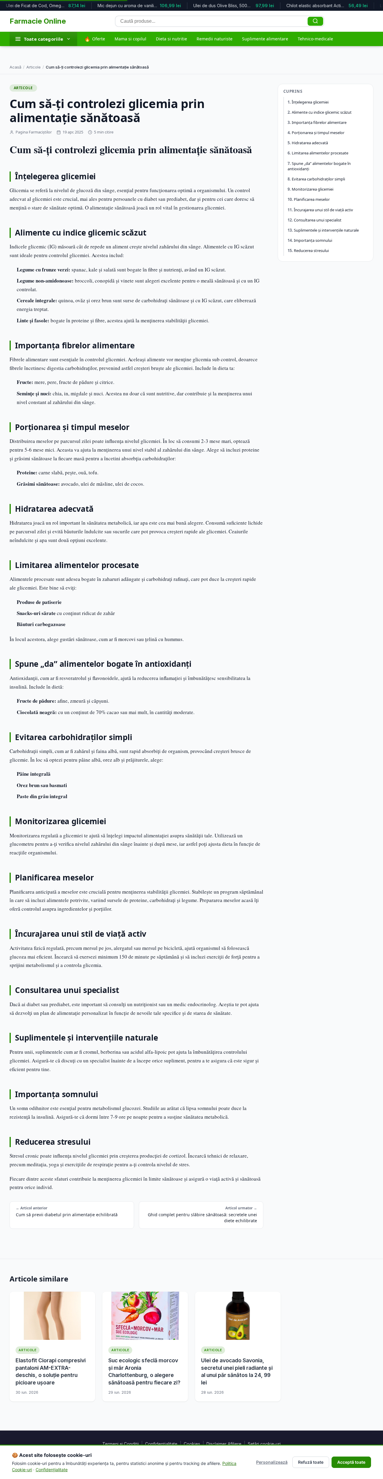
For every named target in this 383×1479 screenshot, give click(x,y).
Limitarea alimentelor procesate (320, 153)
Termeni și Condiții (120, 1443)
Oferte (94, 39)
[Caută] (315, 21)
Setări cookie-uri (264, 1443)
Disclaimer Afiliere (223, 1443)
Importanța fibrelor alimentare (319, 122)
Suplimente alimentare (265, 39)
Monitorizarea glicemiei (312, 189)
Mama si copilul (130, 39)
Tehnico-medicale (315, 39)
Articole (33, 67)
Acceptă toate (351, 1462)
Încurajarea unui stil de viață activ (323, 209)
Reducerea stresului (311, 250)
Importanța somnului (313, 240)
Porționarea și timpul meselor (318, 133)
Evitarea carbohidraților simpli (318, 179)
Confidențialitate (161, 1443)
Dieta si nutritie (171, 39)
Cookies (192, 1443)
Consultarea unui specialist (317, 220)
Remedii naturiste (214, 39)
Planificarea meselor (312, 199)
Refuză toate (310, 1462)
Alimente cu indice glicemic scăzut (322, 112)
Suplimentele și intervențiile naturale (326, 230)
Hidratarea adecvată (310, 143)
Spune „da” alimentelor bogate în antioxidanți (319, 166)
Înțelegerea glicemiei (310, 102)
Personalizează (272, 1462)
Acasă (15, 67)
